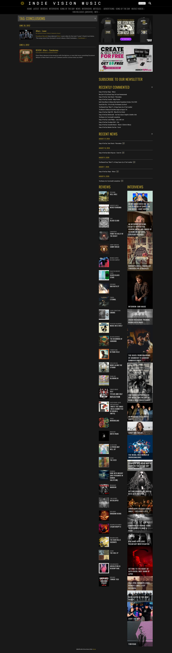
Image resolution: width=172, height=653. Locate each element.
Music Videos (137, 9)
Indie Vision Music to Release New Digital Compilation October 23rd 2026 (118, 102)
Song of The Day (123, 9)
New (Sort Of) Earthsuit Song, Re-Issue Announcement (113, 94)
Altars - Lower (41, 30)
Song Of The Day (67, 9)
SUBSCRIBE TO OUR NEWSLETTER (121, 79)
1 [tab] (100, 70)
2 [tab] (103, 70)
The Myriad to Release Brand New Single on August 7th (113, 109)
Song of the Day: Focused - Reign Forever (109, 99)
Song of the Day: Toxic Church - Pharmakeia (110, 97)
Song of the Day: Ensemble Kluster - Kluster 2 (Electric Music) (115, 125)
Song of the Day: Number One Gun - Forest (110, 127)
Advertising (109, 9)
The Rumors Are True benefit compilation (109, 117)
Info (96, 12)
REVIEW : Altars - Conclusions (47, 50)
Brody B (39, 52)
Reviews (44, 9)
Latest (36, 9)
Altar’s (59, 36)
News (78, 9)
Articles (97, 9)
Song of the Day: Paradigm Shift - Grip (109, 122)
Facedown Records (42, 36)
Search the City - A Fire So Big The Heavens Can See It (113, 104)
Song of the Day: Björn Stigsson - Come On (110, 153)
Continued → (82, 38)
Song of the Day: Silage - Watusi (107, 92)
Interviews (54, 9)
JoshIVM (39, 33)
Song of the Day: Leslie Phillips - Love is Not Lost (111, 119)
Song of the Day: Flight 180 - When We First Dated (112, 112)
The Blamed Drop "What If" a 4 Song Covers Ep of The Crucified (115, 107)
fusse (94, 649)
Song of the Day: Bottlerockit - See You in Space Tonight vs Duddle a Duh (118, 114)
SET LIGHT (142, 3)
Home (29, 9)
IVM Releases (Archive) (82, 12)
